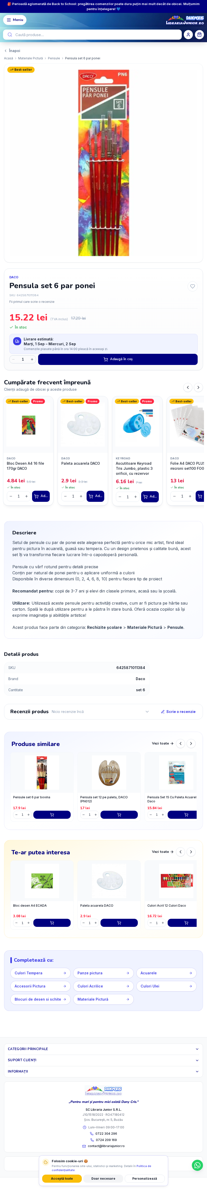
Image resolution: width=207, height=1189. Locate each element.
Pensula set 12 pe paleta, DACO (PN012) (104, 799)
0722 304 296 (106, 1133)
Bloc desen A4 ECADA (30, 905)
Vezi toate (160, 743)
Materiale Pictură (30, 58)
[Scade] (11, 496)
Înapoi (14, 50)
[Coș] (199, 34)
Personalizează (144, 1178)
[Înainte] (198, 387)
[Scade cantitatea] (13, 359)
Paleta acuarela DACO (96, 905)
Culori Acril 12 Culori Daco (166, 905)
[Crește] (26, 496)
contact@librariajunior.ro (106, 1146)
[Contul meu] (188, 34)
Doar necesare (103, 1178)
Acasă (8, 58)
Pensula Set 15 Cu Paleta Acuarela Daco (172, 799)
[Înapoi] (187, 387)
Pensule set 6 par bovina (31, 797)
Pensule (54, 58)
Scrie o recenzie (181, 711)
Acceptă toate (62, 1178)
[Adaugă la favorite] (193, 286)
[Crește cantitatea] (32, 359)
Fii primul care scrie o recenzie (32, 302)
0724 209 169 (106, 1140)
